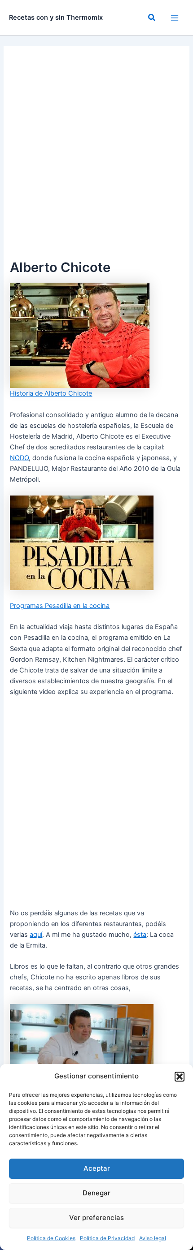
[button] (179, 1076)
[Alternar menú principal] (174, 18)
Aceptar (96, 1168)
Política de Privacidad (107, 1238)
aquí (36, 935)
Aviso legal (152, 1238)
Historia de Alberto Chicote (51, 393)
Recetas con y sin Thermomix (56, 17)
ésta (139, 935)
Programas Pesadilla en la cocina (60, 606)
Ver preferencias (96, 1217)
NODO (19, 458)
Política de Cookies (51, 1238)
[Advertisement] (96, 156)
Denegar (96, 1193)
